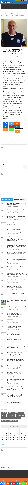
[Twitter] (11, 123)
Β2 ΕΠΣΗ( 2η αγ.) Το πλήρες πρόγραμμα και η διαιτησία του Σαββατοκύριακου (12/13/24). (16, 254)
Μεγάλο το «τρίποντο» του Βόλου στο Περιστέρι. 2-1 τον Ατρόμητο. (16, 366)
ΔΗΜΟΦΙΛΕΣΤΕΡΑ (19, 199)
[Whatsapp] (11, 129)
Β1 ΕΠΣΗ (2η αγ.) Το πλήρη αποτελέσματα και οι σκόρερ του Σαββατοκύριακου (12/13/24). (14, 231)
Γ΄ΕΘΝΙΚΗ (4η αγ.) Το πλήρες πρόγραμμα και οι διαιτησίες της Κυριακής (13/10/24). (14, 288)
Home (2, 11)
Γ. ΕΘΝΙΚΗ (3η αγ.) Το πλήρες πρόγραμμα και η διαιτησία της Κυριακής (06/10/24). (17, 374)
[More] (17, 131)
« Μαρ (2, 444)
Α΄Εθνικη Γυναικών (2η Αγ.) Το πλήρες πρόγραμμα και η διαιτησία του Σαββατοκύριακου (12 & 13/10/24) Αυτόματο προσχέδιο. (16, 238)
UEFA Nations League (15, 418)
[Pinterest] (11, 126)
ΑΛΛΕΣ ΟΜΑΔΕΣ (7, 13)
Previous (7, 136)
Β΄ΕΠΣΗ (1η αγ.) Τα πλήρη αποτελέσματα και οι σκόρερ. (14, 320)
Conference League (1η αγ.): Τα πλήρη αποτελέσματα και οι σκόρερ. (16, 402)
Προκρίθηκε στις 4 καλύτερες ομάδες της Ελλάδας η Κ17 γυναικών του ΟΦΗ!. (16, 210)
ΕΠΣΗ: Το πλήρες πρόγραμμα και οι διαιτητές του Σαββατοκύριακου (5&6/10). (15, 381)
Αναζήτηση (4, 164)
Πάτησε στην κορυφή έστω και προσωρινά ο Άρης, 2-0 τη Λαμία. (15, 353)
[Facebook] (5, 123)
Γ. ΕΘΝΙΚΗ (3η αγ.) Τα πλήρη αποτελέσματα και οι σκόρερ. (14, 340)
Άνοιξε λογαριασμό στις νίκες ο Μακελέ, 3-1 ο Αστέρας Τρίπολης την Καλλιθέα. (17, 307)
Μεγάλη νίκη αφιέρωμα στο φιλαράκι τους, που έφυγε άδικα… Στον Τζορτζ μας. (17, 274)
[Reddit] (17, 123)
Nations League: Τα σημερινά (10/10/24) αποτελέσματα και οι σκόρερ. (16, 280)
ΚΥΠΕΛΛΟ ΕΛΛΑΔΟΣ (13, 420)
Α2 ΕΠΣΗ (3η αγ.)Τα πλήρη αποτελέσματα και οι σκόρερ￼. (14, 314)
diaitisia (4, 415)
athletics (4, 412)
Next (22, 136)
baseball (11, 412)
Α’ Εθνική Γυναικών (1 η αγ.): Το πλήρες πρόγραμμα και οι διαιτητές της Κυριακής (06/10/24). (16, 388)
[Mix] (5, 129)
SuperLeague (5, 418)
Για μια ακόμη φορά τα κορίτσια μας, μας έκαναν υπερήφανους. (17, 204)
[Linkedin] (5, 126)
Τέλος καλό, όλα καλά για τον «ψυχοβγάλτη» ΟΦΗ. (14, 327)
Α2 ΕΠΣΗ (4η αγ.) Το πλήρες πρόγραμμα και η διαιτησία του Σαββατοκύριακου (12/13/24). (16, 246)
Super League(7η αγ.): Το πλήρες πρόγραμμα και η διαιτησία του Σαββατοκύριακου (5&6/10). (15, 395)
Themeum (10, 480)
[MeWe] (17, 126)
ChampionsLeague (19, 412)
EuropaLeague (11, 415)
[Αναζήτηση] (25, 167)
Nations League (20, 415)
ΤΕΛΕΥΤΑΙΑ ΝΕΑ (7, 199)
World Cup (4, 420)
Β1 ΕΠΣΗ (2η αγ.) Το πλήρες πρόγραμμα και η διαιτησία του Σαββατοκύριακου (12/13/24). (16, 261)
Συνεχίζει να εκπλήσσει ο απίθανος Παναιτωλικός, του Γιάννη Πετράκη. (15, 360)
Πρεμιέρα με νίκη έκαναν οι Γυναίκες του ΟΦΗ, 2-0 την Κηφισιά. (17, 347)
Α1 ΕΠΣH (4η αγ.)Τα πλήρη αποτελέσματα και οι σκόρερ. (14, 333)
